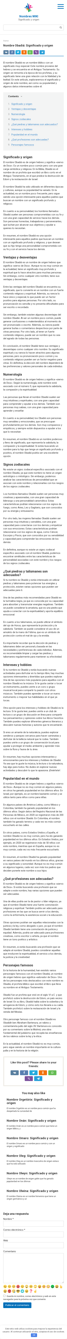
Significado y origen (21, 104)
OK (34, 1335)
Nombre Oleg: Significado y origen (31, 1156)
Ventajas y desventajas (23, 109)
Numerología (18, 114)
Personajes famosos (22, 144)
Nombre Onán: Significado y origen (31, 1120)
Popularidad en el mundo (24, 134)
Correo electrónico (14, 1229)
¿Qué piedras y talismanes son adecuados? (34, 124)
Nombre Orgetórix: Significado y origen (29, 1101)
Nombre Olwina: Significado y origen (32, 1191)
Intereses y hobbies (21, 129)
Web (5, 1240)
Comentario (9, 1251)
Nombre (8, 1219)
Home (6, 41)
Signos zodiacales (21, 119)
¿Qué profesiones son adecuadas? (30, 139)
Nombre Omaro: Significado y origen (32, 1138)
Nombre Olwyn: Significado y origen (32, 1173)
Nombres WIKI (28, 16)
